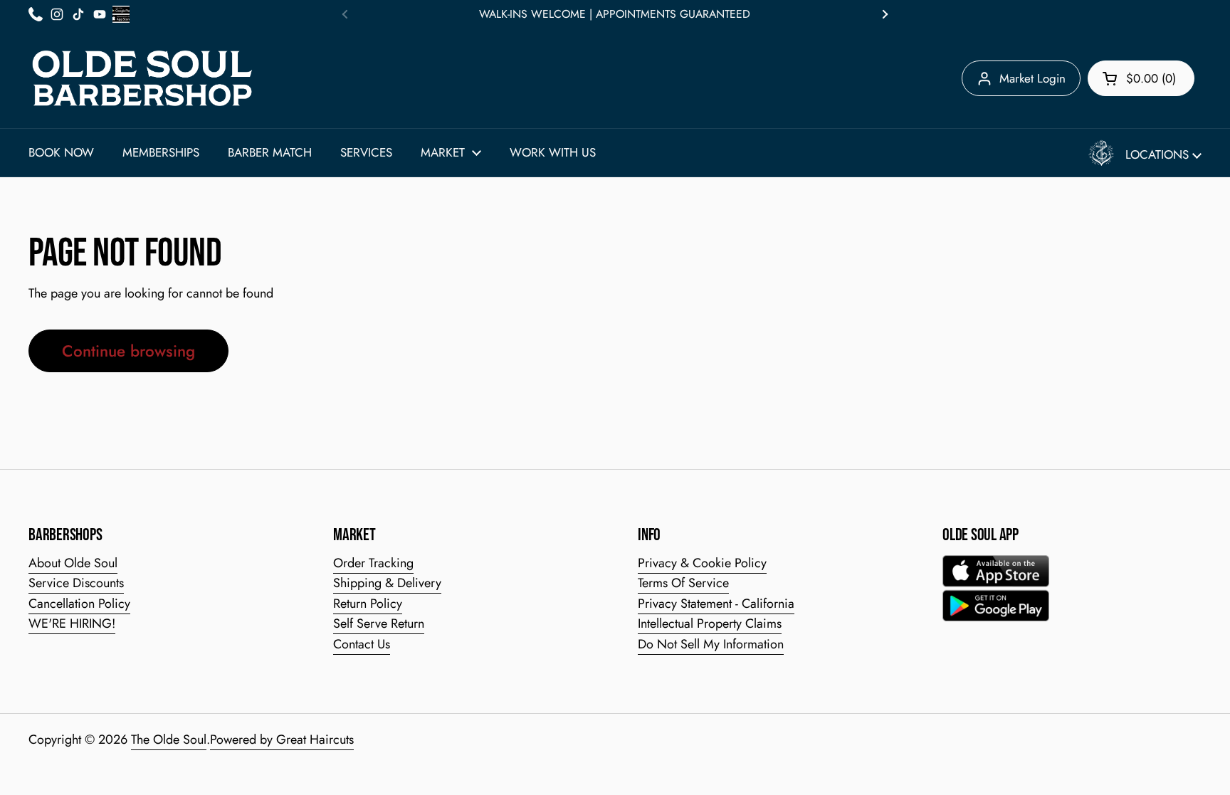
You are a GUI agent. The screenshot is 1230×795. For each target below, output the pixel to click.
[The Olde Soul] (142, 78)
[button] (1141, 78)
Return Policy (367, 603)
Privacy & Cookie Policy (702, 563)
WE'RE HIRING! (71, 623)
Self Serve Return (378, 623)
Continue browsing (128, 350)
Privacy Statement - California (716, 603)
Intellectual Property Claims (710, 623)
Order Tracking (373, 563)
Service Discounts (76, 583)
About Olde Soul (72, 563)
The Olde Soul (168, 739)
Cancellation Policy (79, 603)
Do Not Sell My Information (711, 644)
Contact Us (361, 644)
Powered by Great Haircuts (282, 739)
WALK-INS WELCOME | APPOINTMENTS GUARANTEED (614, 14)
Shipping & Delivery (387, 583)
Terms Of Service (683, 583)
